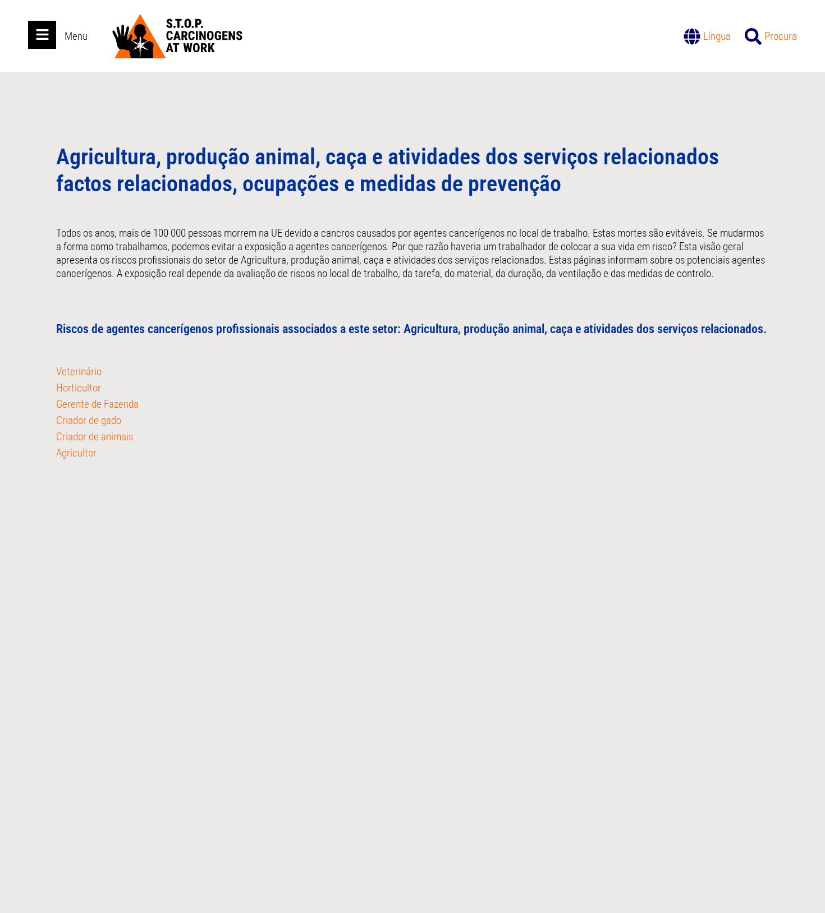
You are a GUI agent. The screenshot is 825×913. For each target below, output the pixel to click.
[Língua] (692, 36)
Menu (76, 36)
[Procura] (753, 36)
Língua (717, 36)
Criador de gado (88, 420)
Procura (780, 36)
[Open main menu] (42, 35)
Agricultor (76, 452)
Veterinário (79, 371)
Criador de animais (94, 436)
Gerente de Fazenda (97, 404)
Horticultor (78, 387)
